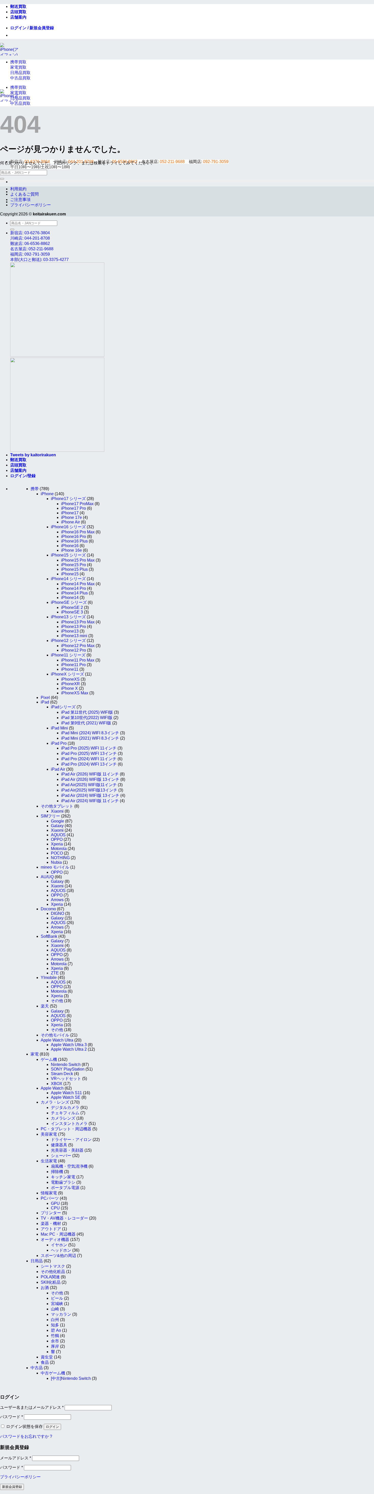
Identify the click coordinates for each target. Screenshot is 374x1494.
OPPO (57, 839)
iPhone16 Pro (73, 536)
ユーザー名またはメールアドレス (32, 1407)
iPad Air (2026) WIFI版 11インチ (90, 774)
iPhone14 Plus (74, 593)
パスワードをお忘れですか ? (26, 1436)
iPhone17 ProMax (77, 504)
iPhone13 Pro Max (78, 622)
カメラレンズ (63, 1118)
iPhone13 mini (74, 636)
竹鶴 (55, 1336)
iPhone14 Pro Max (78, 584)
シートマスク (53, 1266)
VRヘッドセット (66, 1078)
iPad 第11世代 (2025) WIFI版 (87, 712)
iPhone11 (69, 669)
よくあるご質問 (24, 194)
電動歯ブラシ (63, 1182)
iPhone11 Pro (73, 665)
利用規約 (18, 189)
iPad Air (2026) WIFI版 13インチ (90, 779)
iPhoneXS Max (74, 693)
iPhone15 (70, 574)
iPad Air (58, 769)
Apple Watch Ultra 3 (69, 1045)
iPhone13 (70, 631)
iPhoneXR (70, 684)
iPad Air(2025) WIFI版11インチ (89, 785)
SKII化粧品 (51, 1282)
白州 (55, 1319)
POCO (57, 853)
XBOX (56, 1083)
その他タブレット (57, 806)
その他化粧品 (53, 1271)
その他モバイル (55, 1035)
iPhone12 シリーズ (68, 640)
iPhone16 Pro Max (78, 532)
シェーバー (61, 1155)
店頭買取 (18, 12)
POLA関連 (50, 1277)
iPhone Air (70, 522)
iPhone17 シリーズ (68, 498)
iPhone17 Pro (73, 508)
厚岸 (55, 1346)
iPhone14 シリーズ (68, 579)
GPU (55, 1203)
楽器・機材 (51, 1223)
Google (57, 821)
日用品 (37, 1261)
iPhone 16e (71, 550)
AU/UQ (47, 877)
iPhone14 (70, 597)
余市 (55, 1341)
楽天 (45, 1006)
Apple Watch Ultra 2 (69, 1049)
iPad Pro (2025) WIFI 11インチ (89, 748)
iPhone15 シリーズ (68, 555)
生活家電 (49, 1161)
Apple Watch (52, 1088)
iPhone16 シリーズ (68, 527)
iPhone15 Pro (73, 565)
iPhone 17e (71, 517)
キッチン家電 (63, 1177)
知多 (55, 1325)
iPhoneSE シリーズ (69, 602)
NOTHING (60, 858)
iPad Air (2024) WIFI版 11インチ (90, 801)
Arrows (57, 900)
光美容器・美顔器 (67, 1150)
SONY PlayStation (67, 1069)
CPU (55, 1208)
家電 (35, 1054)
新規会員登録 (12, 1487)
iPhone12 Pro (73, 650)
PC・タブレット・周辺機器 (66, 1129)
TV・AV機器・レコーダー (64, 1218)
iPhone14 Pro (73, 588)
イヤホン (59, 1245)
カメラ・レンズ (55, 1102)
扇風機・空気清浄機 (69, 1166)
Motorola (59, 848)
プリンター (51, 1213)
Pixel (45, 697)
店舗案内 (18, 17)
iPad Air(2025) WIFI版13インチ (89, 790)
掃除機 (57, 1171)
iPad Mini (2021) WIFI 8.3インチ (90, 738)
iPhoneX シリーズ (67, 674)
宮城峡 (57, 1303)
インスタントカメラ (69, 1123)
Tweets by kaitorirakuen (33, 455)
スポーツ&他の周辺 (58, 1255)
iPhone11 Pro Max (77, 660)
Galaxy (57, 826)
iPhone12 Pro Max (78, 645)
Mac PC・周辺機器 (58, 1234)
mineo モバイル (55, 867)
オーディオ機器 (55, 1239)
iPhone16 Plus (74, 541)
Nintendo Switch (66, 1064)
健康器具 (59, 1145)
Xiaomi (57, 811)
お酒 (45, 1287)
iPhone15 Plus (74, 569)
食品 (45, 1362)
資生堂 (47, 1357)
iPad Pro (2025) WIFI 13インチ (89, 753)
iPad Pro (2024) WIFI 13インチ (89, 764)
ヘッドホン (61, 1250)
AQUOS (58, 835)
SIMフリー (50, 816)
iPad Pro (59, 743)
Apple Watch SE (65, 1097)
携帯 (35, 489)
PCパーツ (50, 1198)
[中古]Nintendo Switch (71, 1378)
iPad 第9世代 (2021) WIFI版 (86, 723)
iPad (45, 702)
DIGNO (57, 913)
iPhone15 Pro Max (78, 560)
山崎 (55, 1309)
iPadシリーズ (63, 707)
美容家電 (49, 1134)
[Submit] (2, 179)
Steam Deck (62, 1074)
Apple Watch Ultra (57, 1040)
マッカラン (61, 1314)
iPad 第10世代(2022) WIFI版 (86, 717)
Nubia (56, 862)
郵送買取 (18, 6)
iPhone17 (70, 513)
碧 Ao (56, 1330)
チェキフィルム (65, 1113)
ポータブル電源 (65, 1187)
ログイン (52, 1427)
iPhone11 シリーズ (68, 655)
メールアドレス (15, 1458)
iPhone (47, 494)
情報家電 (49, 1193)
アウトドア (51, 1229)
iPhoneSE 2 (72, 607)
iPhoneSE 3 (72, 612)
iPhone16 (70, 546)
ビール (57, 1298)
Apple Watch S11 (66, 1093)
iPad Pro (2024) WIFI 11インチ (89, 759)
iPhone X (69, 688)
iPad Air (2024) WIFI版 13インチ (90, 795)
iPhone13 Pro (73, 626)
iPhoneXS (70, 679)
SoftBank (49, 936)
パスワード (11, 1417)
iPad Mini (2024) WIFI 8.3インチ (90, 733)
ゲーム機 (49, 1059)
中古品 (37, 1368)
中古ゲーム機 (53, 1373)
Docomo (48, 909)
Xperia (57, 844)
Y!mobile (49, 977)
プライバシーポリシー (30, 205)
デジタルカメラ (65, 1107)
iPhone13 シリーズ (68, 617)
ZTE (55, 973)
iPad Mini (59, 728)
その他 (57, 1001)
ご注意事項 (20, 199)
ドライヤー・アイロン (71, 1139)
